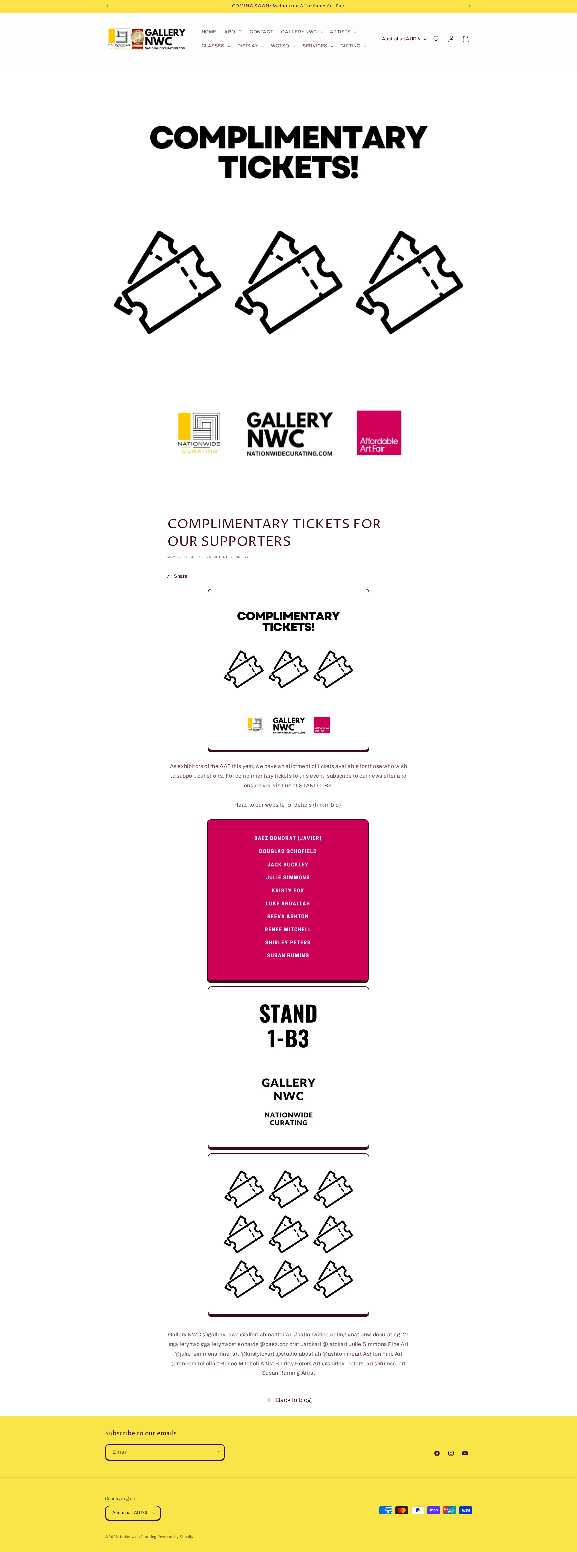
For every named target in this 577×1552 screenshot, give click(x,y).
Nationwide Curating (138, 1537)
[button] (301, 32)
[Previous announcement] (107, 6)
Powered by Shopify (176, 1537)
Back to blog (293, 1400)
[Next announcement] (469, 6)
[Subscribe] (217, 1452)
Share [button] (181, 576)
